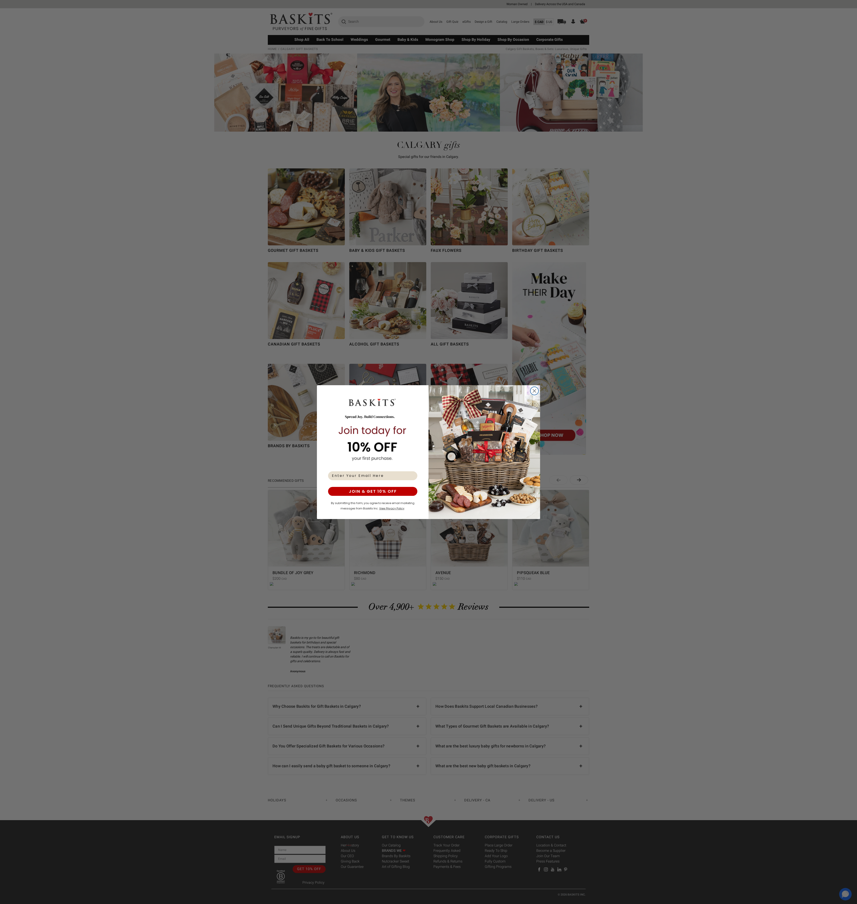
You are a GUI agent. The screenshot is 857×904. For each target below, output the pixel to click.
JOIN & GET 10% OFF (373, 491)
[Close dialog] (534, 391)
